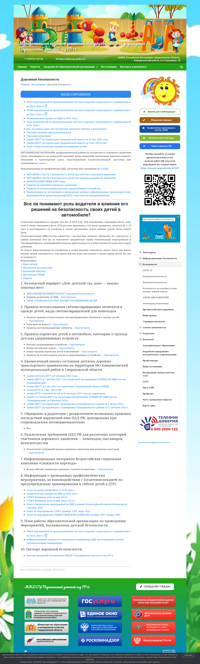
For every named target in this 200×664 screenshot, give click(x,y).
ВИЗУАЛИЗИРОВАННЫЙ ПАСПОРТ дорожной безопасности (60, 293)
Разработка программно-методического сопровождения (159, 353)
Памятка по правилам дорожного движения (52, 184)
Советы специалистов (154, 327)
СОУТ (146, 381)
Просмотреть (69, 297)
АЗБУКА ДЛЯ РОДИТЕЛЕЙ (156, 297)
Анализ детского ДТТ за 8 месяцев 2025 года (52, 375)
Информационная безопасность (160, 258)
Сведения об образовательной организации (69, 66)
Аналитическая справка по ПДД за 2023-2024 (52, 118)
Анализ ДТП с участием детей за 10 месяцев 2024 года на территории (66, 393)
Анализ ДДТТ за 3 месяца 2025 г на (46, 379)
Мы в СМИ (148, 387)
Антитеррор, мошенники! (156, 303)
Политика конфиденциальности (154, 442)
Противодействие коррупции (158, 309)
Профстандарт (150, 360)
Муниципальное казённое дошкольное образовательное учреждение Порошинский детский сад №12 (81, 46)
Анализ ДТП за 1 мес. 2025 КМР (44, 389)
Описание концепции (39, 135)
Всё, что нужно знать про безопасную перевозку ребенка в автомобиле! (67, 128)
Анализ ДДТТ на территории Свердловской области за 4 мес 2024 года (66, 142)
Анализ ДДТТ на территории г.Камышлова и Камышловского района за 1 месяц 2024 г (75, 403)
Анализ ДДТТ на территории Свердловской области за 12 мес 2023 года (67, 139)
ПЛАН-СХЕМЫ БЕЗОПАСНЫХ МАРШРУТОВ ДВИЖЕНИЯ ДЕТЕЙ (62, 300)
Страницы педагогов (154, 321)
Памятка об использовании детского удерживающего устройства (64, 188)
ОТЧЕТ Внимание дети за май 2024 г (47, 497)
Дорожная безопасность (155, 282)
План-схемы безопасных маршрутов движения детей (57, 146)
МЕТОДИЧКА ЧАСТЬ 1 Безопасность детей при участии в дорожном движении (71, 174)
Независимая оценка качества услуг (159, 374)
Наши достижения (152, 366)
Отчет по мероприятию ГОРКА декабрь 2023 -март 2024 (58, 511)
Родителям (148, 333)
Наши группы (150, 315)
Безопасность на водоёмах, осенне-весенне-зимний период (160, 290)
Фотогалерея (109, 66)
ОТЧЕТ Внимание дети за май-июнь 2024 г (51, 500)
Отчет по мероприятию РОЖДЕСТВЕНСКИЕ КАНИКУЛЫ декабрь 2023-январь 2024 (73, 514)
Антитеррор (149, 252)
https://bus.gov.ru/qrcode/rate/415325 (160, 168)
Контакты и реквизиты (133, 66)
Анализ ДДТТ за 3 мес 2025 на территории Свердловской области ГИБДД (68, 386)
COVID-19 (147, 270)
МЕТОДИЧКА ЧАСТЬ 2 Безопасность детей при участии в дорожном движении (71, 177)
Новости (35, 66)
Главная (22, 66)
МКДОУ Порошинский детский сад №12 (57, 587)
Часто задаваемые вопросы (157, 399)
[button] (181, 66)
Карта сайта (149, 405)
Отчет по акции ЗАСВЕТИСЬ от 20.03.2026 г (51, 490)
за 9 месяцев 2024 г (57, 400)
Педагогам (148, 339)
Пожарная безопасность (155, 276)
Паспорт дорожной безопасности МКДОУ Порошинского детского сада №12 (70, 555)
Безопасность (150, 264)
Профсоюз (148, 393)
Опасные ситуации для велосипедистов (49, 132)
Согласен (188, 655)
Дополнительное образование (159, 345)
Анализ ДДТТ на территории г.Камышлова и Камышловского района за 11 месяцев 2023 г (77, 407)
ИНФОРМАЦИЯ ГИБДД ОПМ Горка (46, 181)
